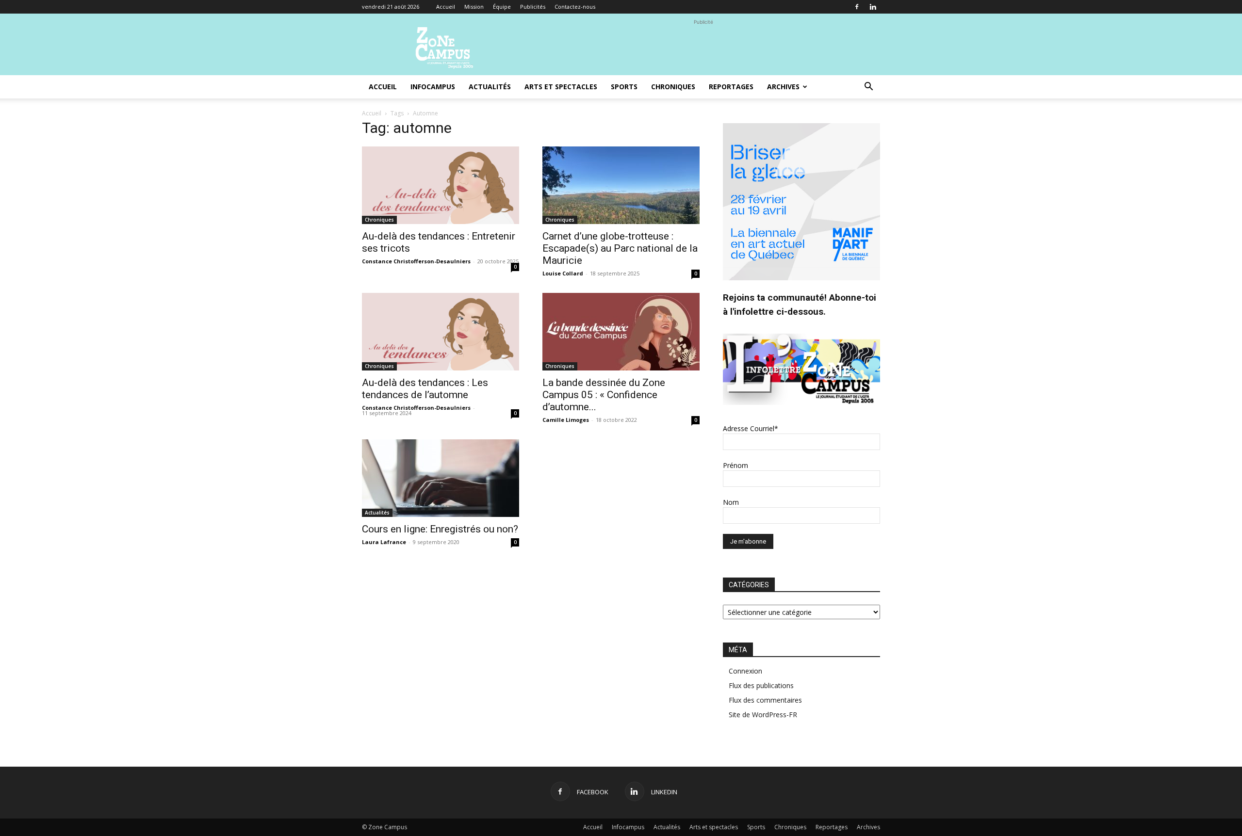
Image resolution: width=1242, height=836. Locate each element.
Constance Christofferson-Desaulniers (416, 261)
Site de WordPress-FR (763, 714)
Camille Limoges (565, 419)
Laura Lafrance (384, 542)
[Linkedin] (873, 7)
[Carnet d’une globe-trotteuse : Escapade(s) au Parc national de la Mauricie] (621, 185)
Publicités (532, 6)
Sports (624, 86)
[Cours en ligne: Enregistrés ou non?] (440, 478)
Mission (474, 6)
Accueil (445, 6)
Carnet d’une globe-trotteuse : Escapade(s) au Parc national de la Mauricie (620, 248)
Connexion (745, 670)
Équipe (502, 6)
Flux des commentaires (765, 700)
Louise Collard (562, 273)
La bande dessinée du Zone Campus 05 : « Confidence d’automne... (603, 395)
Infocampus (432, 86)
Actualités (490, 86)
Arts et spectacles (560, 86)
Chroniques (673, 86)
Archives (783, 86)
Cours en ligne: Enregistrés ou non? (440, 529)
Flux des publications (761, 685)
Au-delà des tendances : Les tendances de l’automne (425, 389)
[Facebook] (857, 7)
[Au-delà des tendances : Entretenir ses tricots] (440, 185)
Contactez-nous (575, 6)
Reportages (731, 86)
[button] (868, 87)
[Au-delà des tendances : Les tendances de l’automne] (440, 331)
